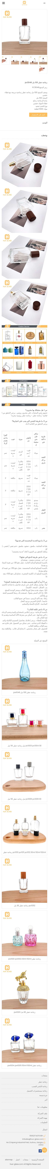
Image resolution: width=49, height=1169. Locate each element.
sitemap (9, 1159)
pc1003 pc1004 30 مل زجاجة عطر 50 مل (24, 746)
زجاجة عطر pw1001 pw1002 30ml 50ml (24, 959)
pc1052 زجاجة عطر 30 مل (24, 905)
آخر (46, 1100)
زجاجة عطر (42, 1082)
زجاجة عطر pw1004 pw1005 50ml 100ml (24, 1065)
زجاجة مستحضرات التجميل (37, 1091)
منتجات (25, 1159)
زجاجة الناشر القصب (39, 1086)
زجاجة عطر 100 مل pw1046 (24, 692)
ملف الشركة (42, 1113)
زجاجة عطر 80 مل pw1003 (24, 1012)
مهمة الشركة (42, 1118)
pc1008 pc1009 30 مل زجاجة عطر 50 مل (24, 799)
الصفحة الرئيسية (38, 1159)
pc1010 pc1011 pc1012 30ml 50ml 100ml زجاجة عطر (24, 852)
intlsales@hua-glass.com (32, 1139)
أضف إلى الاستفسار (38, 115)
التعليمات (43, 1122)
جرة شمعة (43, 1095)
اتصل (18, 1159)
